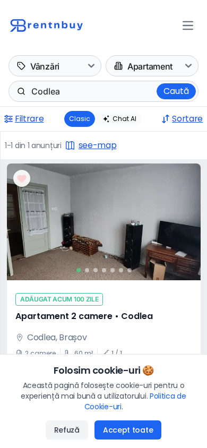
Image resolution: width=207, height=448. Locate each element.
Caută (176, 91)
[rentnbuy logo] (55, 25)
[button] (104, 277)
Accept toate (128, 430)
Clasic (79, 118)
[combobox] (32, 91)
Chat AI (124, 118)
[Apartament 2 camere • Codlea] (104, 221)
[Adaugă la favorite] (21, 178)
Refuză (67, 430)
